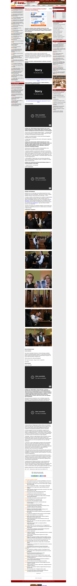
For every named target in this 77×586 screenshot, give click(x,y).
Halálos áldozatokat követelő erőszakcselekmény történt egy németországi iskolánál (16, 72)
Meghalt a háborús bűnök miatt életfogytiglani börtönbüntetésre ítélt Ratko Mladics (39, 527)
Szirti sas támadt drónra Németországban (16, 47)
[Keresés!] (65, 9)
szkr (49, 79)
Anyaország (26, 7)
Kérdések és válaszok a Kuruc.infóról (59, 102)
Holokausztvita (56, 99)
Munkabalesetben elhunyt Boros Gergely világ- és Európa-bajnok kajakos (38, 542)
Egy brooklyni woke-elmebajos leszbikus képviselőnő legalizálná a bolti (17, 61)
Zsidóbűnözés (62, 5)
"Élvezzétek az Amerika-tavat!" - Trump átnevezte (17, 12)
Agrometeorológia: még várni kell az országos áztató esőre (37, 540)
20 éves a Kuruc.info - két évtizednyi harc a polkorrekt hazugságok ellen (59, 92)
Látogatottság (47, 0)
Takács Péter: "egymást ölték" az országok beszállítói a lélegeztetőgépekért (17, 79)
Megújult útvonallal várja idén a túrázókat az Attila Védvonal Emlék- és (39, 557)
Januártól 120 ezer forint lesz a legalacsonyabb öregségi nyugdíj (38, 555)
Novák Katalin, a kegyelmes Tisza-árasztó (59, 36)
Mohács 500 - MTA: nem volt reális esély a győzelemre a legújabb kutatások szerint (17, 75)
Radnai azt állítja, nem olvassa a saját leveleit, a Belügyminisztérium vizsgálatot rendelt (39, 565)
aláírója (28, 201)
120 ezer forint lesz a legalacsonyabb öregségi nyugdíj (16, 88)
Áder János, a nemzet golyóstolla (57, 35)
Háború (33, 5)
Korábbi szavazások (59, 39)
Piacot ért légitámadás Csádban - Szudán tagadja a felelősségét (17, 18)
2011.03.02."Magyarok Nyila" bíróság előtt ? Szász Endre (36, 100)
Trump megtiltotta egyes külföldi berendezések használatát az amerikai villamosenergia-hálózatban (38, 559)
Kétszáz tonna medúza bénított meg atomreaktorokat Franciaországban (17, 44)
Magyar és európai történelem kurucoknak (58, 104)
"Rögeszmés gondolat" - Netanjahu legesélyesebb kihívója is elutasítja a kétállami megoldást (39, 533)
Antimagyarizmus (20, 5)
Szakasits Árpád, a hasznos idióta (57, 27)
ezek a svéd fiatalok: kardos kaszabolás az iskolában (58, 56)
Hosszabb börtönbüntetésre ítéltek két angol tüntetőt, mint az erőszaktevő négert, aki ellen (16, 50)
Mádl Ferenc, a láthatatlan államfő (57, 31)
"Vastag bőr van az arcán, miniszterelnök (16, 28)
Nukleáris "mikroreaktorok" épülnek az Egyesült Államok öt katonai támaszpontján (39, 567)
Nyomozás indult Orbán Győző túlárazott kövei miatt (17, 26)
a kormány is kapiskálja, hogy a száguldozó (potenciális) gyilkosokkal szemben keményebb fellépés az (59, 63)
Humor (39, 5)
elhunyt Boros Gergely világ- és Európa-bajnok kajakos (17, 85)
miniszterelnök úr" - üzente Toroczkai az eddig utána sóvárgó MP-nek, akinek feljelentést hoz (59, 69)
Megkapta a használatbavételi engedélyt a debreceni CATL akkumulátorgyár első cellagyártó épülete (17, 57)
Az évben (60, 42)
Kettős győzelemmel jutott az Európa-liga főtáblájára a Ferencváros (17, 10)
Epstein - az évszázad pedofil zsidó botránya (59, 97)
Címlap (13, 5)
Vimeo (38, 80)
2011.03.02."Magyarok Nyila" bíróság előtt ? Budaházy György (36, 79)
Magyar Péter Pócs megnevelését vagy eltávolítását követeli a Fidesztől (17, 20)
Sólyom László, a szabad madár (57, 32)
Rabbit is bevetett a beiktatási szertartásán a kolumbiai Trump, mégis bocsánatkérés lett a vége (17, 23)
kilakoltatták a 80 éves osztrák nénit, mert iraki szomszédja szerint (58, 59)
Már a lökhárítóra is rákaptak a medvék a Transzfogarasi (38, 549)
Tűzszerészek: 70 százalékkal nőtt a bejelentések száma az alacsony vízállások (39, 544)
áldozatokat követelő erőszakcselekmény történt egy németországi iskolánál (16, 104)
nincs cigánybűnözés (34, 202)
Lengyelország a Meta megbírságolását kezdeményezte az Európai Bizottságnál (39, 551)
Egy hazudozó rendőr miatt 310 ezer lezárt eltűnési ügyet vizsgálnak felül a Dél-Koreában (17, 15)
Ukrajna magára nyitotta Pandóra (58, 54)
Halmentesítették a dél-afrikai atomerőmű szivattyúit (17, 31)
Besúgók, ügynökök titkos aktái (59, 95)
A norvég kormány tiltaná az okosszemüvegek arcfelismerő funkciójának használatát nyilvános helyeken (37, 571)
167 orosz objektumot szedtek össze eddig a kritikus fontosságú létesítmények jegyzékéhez (17, 33)
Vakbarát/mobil (42, 0)
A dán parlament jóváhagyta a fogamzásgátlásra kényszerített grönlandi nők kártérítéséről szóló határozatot (38, 529)
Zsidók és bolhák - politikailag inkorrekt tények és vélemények (58, 111)
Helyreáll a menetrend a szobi (17, 54)
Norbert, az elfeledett (57, 51)
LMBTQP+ (44, 5)
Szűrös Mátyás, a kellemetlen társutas (58, 28)
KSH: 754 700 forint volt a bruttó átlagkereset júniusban (37, 560)
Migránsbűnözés (50, 5)
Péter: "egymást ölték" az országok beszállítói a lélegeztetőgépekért (16, 101)
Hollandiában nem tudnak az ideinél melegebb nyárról (16, 36)
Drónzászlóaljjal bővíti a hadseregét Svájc (16, 39)
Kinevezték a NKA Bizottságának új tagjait (17, 41)
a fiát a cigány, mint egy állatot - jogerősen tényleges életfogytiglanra (59, 72)
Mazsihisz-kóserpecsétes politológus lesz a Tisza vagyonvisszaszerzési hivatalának (36, 553)
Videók (57, 5)
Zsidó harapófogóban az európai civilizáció (58, 109)
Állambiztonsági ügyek (57, 93)
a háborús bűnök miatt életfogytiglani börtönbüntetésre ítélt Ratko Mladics (17, 94)
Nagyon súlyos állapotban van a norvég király (17, 66)
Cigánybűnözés (27, 5)
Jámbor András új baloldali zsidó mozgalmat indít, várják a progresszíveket (37, 535)
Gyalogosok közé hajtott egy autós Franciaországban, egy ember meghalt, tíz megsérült (38, 563)
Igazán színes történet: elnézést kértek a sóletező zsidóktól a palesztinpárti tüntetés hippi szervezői (17, 69)
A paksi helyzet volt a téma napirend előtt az (38, 525)
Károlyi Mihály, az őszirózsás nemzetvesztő (59, 24)
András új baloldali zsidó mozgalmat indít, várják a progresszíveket (16, 98)
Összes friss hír (18, 81)
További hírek (38, 573)
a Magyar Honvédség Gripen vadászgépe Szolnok (59, 49)
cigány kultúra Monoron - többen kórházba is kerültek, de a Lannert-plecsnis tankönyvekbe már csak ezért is (58, 45)
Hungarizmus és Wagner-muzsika (59, 100)
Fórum (54, 0)
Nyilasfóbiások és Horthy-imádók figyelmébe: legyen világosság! (58, 106)
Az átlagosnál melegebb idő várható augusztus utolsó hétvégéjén (17, 64)
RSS (50, 0)
